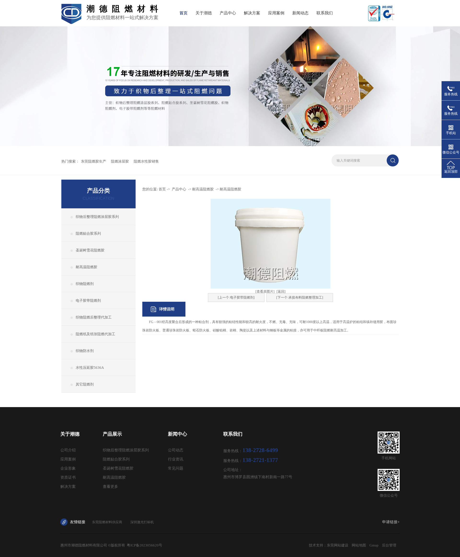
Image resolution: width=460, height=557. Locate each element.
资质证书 (68, 477)
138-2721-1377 (260, 460)
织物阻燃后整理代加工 (94, 317)
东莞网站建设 (337, 545)
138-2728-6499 (260, 450)
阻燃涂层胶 (120, 161)
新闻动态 (300, 13)
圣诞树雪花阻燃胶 (90, 250)
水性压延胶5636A (90, 367)
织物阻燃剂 (85, 284)
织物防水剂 (85, 351)
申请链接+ (391, 522)
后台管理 (389, 545)
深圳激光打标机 (142, 522)
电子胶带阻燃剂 (88, 300)
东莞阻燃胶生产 (93, 161)
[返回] (281, 291)
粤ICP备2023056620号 (144, 545)
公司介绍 (68, 450)
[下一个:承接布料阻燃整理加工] (299, 297)
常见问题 (175, 468)
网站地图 (359, 545)
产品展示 (112, 434)
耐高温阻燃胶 (86, 267)
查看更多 (110, 486)
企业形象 (68, 468)
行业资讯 (175, 459)
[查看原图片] (265, 291)
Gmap (374, 545)
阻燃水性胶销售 (146, 161)
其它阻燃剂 (85, 384)
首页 (183, 13)
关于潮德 (204, 13)
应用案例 (276, 13)
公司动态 (175, 450)
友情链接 (77, 522)
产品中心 (228, 13)
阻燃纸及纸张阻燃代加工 (95, 334)
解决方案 (252, 13)
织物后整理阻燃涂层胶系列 (97, 217)
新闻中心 (177, 434)
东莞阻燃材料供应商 (107, 522)
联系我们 (324, 13)
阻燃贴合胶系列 (88, 233)
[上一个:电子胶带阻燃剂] (236, 297)
